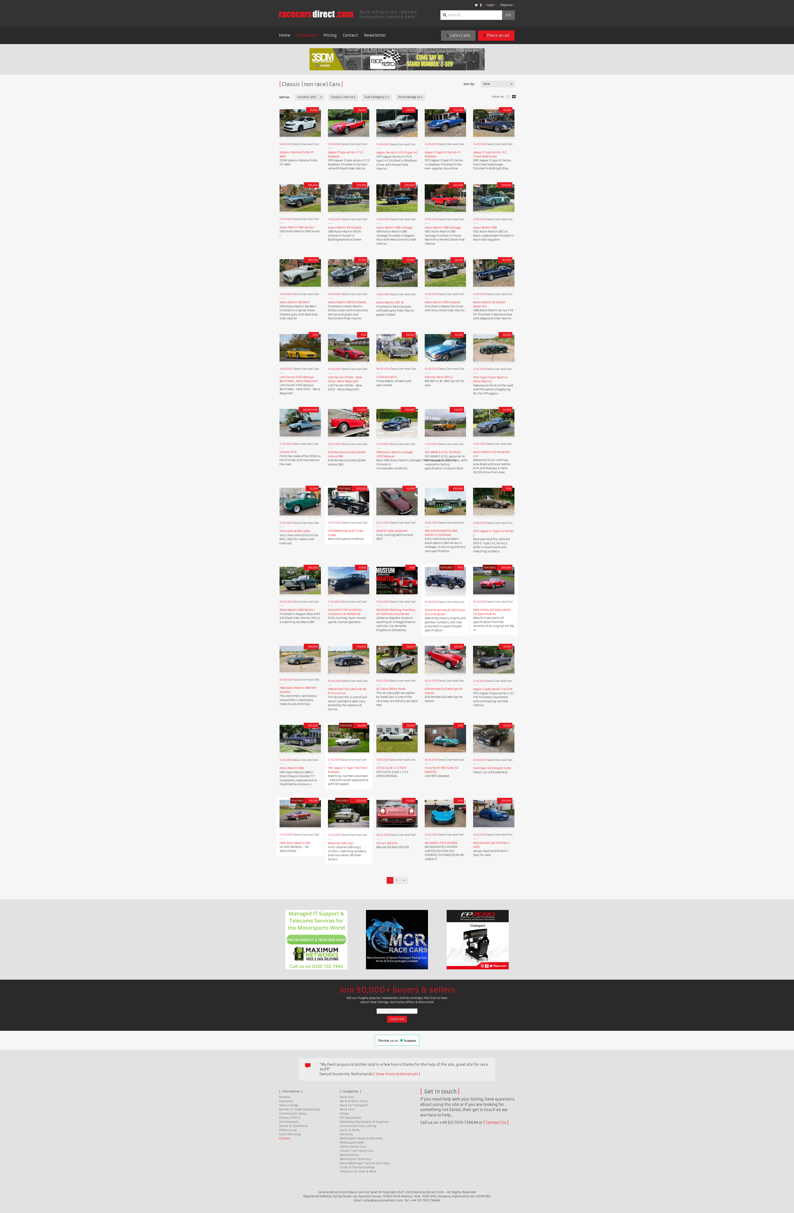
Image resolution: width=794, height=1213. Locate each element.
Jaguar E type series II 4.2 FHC (493, 689)
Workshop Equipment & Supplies (364, 1122)
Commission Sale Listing (358, 1126)
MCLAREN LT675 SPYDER (441, 843)
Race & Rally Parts (354, 1101)
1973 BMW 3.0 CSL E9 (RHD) (443, 452)
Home (284, 35)
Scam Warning (289, 1134)
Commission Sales (292, 1113)
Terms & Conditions (293, 1126)
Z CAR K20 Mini (386, 377)
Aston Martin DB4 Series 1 (297, 227)
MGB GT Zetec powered (391, 531)
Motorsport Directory (355, 1159)
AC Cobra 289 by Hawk (390, 689)
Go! (508, 15)
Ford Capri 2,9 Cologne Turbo (492, 768)
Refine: (284, 97)
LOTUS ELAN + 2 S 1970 (391, 768)
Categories (307, 35)
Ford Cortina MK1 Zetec (295, 531)
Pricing (330, 35)
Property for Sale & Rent (358, 1171)
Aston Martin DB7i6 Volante (347, 302)
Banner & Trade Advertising (299, 1109)
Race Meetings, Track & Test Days (365, 1163)
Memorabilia (349, 1155)
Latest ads (459, 35)
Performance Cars (353, 1146)
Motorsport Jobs (352, 1142)
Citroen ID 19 (288, 452)
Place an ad (497, 35)
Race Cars (347, 1097)
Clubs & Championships (357, 1167)
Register (506, 5)
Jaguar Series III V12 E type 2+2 (397, 152)
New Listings (288, 1105)
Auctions (346, 1134)
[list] (508, 97)
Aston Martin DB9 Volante (442, 302)
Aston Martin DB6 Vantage (394, 227)
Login (491, 5)
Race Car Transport (354, 1105)
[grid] (514, 97)
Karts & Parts (350, 1130)
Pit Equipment (350, 1118)
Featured (286, 1101)
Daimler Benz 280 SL (439, 377)
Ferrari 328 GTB (386, 843)
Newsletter (375, 35)
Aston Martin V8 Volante (344, 227)
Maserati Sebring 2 (341, 843)
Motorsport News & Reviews (361, 1138)
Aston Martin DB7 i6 (390, 302)
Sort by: (469, 84)
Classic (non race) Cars (357, 1151)
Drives (344, 1113)
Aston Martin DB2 (485, 227)
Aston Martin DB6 (292, 768)
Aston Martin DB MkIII (295, 302)
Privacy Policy (289, 1118)
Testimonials (289, 1122)
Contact (350, 35)
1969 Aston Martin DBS (295, 843)
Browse (285, 1097)
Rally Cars (347, 1109)
